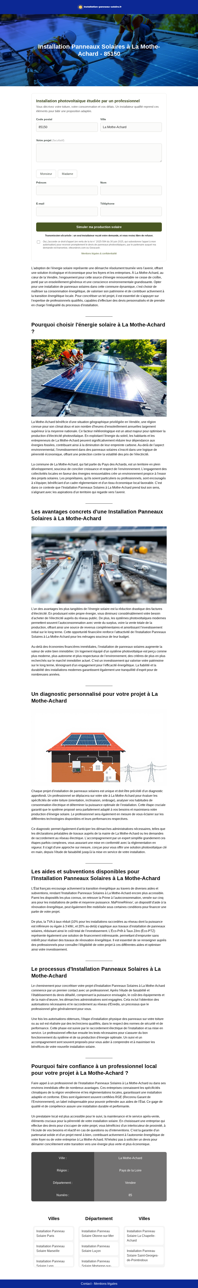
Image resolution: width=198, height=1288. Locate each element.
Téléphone (107, 203)
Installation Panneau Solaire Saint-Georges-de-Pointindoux (142, 1255)
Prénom (41, 182)
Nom (103, 182)
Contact (86, 1283)
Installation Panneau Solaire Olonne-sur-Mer (98, 1233)
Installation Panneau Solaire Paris (50, 1233)
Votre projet (50, 140)
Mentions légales (105, 1283)
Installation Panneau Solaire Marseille (50, 1248)
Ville (103, 119)
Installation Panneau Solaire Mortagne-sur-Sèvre (96, 1266)
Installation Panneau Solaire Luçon (96, 1248)
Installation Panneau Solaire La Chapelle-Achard (141, 1236)
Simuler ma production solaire (99, 227)
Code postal (44, 119)
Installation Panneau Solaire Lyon (50, 1264)
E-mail (40, 203)
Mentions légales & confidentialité (99, 253)
